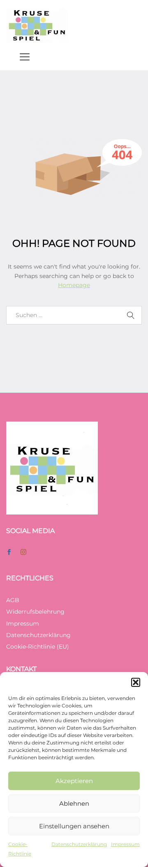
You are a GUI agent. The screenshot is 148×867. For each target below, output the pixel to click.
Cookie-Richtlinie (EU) (37, 646)
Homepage (74, 285)
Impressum (125, 844)
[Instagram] (23, 552)
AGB (12, 600)
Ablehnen (74, 803)
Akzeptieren (74, 781)
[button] (136, 682)
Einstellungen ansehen (74, 826)
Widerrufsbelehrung (35, 611)
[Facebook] (9, 552)
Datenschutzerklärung (79, 844)
